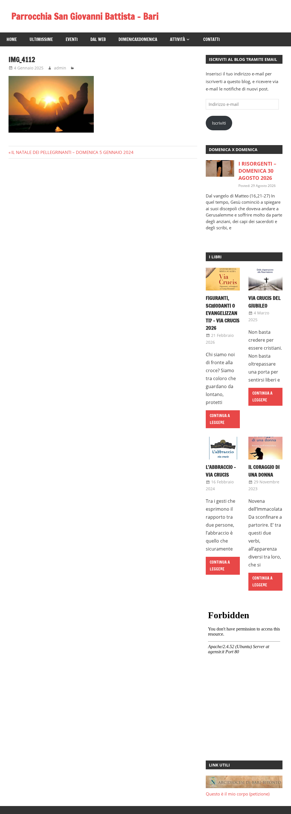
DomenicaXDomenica (138, 39)
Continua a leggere (220, 419)
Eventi (72, 39)
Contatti (211, 39)
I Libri (215, 256)
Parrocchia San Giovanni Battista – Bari (85, 16)
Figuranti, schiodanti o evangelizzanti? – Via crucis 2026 (223, 312)
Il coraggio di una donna (264, 470)
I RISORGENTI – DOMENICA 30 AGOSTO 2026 (257, 170)
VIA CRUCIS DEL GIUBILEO (264, 301)
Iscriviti (219, 123)
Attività (177, 39)
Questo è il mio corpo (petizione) (237, 794)
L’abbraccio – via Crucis (221, 470)
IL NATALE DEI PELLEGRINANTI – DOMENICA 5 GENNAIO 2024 (72, 152)
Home (12, 39)
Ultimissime (41, 39)
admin (60, 68)
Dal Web (98, 39)
